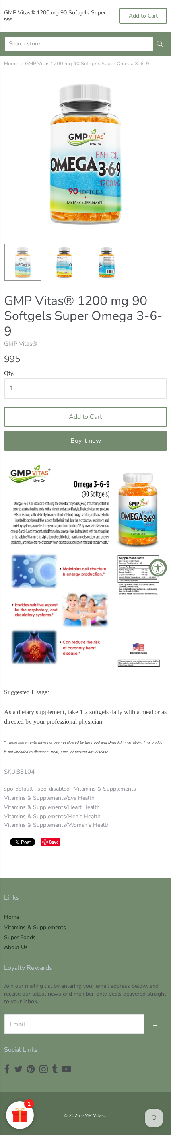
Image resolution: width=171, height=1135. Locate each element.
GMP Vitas (92, 1115)
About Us (16, 947)
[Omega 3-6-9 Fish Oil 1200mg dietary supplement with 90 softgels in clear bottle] (22, 262)
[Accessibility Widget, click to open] (158, 567)
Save (54, 842)
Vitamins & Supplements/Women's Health (57, 825)
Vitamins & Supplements (105, 789)
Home (11, 63)
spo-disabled (53, 789)
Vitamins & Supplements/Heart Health (52, 807)
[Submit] (160, 44)
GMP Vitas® (20, 344)
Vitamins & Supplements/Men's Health (52, 816)
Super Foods (20, 937)
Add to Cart (85, 416)
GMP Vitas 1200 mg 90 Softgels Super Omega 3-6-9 (87, 63)
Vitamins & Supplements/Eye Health (49, 798)
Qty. (9, 373)
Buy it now (85, 440)
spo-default (18, 789)
